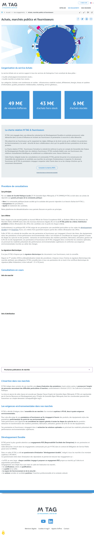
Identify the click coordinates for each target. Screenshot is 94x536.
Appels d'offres (56, 529)
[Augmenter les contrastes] (88, 12)
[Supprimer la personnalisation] (91, 12)
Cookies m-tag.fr (44, 529)
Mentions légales (31, 529)
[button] (73, 8)
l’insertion (14, 230)
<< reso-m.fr (83, 3)
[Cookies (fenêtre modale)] (3, 533)
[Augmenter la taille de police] (84, 12)
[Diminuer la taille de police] (80, 12)
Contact (66, 529)
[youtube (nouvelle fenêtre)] (43, 523)
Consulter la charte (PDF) (47, 168)
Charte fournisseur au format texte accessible (47, 172)
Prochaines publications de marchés (17, 370)
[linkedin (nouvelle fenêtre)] (50, 523)
